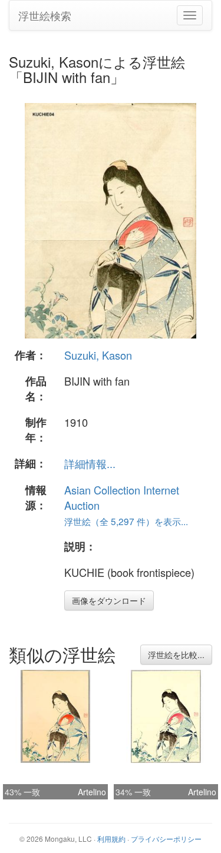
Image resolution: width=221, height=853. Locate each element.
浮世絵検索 (44, 15)
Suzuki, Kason (98, 355)
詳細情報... (90, 463)
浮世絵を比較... (176, 655)
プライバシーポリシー (166, 839)
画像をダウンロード (109, 600)
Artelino (92, 792)
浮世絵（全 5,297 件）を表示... (126, 521)
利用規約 (111, 839)
